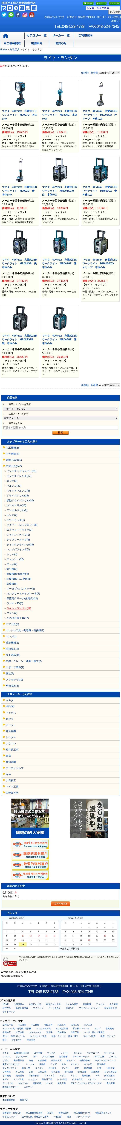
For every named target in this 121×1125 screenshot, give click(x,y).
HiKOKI (10, 706)
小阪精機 (42, 1060)
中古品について (10, 1117)
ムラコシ (11, 743)
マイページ (38, 1008)
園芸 (5, 1040)
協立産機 (101, 1064)
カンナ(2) (12, 481)
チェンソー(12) (15, 559)
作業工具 (75, 1032)
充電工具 (62, 1025)
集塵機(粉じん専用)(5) (19, 579)
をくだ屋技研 (110, 1072)
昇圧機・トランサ (81, 1028)
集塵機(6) (12, 583)
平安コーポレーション (105, 1060)
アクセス (100, 1004)
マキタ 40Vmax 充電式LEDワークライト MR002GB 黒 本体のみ (20, 263)
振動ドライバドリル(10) (20, 500)
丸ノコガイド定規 (38, 1036)
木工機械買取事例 (34, 1113)
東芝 (77, 1068)
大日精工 (11, 780)
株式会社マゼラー (11, 1087)
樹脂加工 (7, 1032)
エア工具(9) (12, 624)
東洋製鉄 (88, 1068)
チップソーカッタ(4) (18, 539)
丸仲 (8, 774)
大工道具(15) (13, 655)
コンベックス (35, 1032)
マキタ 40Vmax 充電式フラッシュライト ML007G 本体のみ (19, 115)
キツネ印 (88, 1064)
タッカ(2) (12, 564)
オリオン (75, 1064)
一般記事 (58, 1117)
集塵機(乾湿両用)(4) (18, 574)
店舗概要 (87, 1004)
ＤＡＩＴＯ (49, 1075)
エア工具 (88, 1025)
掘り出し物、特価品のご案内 (35, 1117)
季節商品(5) (12, 685)
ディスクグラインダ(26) (20, 544)
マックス (11, 712)
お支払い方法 (35, 1004)
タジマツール (22, 1056)
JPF (35, 1056)
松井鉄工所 (12, 749)
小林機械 (7, 1075)
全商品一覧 (8, 1025)
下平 (97, 1075)
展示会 (50, 1113)
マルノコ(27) (14, 485)
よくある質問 (72, 1004)
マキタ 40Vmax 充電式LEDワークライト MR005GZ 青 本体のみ (60, 339)
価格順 (85, 72)
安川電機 (69, 1072)
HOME (6, 1004)
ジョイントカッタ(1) (18, 534)
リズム (6, 1060)
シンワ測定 (62, 1079)
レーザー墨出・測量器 (94, 1032)
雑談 (69, 1117)
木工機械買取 (9, 1100)
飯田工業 (62, 1083)
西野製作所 (12, 792)
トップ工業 (18, 1079)
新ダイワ (71, 1060)
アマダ (53, 1064)
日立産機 (38, 1053)
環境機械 (110, 1028)
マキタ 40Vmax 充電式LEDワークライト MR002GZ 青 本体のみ (60, 263)
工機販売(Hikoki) (21, 1053)
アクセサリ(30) (14, 679)
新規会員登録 (22, 1008)
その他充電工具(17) (18, 618)
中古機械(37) (13, 454)
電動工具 (48, 1025)
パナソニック (93, 1053)
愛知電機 (11, 762)
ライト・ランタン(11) (19, 608)
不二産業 (20, 1072)
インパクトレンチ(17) (19, 476)
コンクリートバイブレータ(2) (23, 593)
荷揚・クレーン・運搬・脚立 (65, 1036)
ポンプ (97, 1028)
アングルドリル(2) (17, 510)
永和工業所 (109, 1075)
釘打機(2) (12, 569)
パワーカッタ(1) (16, 520)
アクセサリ (17, 1040)
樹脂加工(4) (12, 649)
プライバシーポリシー (89, 1008)
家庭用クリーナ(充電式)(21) (22, 598)
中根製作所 (34, 1075)
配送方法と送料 (53, 1004)
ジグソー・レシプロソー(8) (22, 525)
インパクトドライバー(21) (21, 471)
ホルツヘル (23, 1083)
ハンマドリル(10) (16, 505)
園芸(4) (10, 673)
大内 (64, 1064)
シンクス (11, 737)
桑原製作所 (19, 1060)
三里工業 (42, 1072)
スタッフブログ (83, 1117)
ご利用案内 (19, 1004)
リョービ (64, 1053)
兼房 (8, 755)
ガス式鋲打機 (62, 1028)
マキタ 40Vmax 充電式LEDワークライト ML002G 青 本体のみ (19, 191)
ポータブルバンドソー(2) (21, 588)
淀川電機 (82, 1072)
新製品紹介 (64, 1113)
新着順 (94, 72)
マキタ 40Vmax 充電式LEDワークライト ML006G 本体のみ (59, 115)
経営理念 (7, 1008)
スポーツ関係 (89, 1036)
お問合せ (70, 1008)
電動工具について (103, 1113)
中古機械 (35, 1025)
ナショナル (109, 1053)
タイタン (39, 1068)
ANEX (5, 1079)
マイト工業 (12, 786)
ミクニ (74, 1075)
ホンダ (49, 1083)
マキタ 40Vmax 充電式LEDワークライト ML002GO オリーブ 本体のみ (100, 115)
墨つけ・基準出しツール (14, 1036)
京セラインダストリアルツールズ (86, 1083)
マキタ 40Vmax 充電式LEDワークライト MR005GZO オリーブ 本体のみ (100, 263)
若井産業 (95, 1072)
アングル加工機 (43, 1028)
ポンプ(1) (11, 636)
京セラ (9, 719)
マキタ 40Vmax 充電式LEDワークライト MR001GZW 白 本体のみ (59, 191)
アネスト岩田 (48, 1056)
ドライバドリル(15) (18, 495)
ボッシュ (11, 725)
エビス (63, 1075)
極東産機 (86, 1075)
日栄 (99, 1068)
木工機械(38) (13, 447)
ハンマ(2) (12, 515)
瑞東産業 (20, 1075)
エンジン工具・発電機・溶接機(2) (25, 630)
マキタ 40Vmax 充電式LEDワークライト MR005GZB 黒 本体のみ (19, 339)
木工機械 (22, 1025)
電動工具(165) (14, 460)
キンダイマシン (10, 1068)
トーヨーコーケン (80, 1056)
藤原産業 (37, 1083)
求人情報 (113, 1004)
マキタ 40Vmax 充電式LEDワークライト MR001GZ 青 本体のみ (101, 191)
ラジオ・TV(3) (15, 603)
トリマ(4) (12, 554)
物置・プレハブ (108, 1036)
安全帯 (49, 1032)
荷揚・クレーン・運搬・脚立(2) (24, 661)
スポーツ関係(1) (15, 667)
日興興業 (7, 1072)
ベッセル (33, 1079)
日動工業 (110, 1068)
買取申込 (24, 1100)
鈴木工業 (26, 1068)
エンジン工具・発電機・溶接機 (17, 1028)
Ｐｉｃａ (30, 1064)
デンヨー (66, 1068)
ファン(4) (12, 613)
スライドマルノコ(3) (18, 490)
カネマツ (28, 1087)
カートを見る (54, 1008)
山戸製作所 (77, 1079)
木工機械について (82, 1113)
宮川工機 (55, 1072)
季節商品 (31, 1040)
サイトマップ (9, 1012)
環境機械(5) (12, 642)
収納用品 (62, 1032)
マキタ (9, 700)
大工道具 (20, 1032)
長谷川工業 (47, 1079)
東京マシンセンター (12, 1064)
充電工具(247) (14, 466)
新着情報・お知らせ (12, 1113)
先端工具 (75, 1025)
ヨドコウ (92, 1079)
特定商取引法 (110, 1008)
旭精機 (42, 1064)
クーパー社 (8, 1083)
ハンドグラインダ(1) (18, 549)
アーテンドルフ (14, 768)
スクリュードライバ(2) (19, 530)
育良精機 (11, 731)
